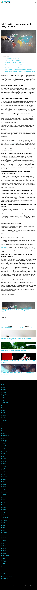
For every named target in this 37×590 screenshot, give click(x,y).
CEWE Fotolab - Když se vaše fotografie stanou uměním (15, 350)
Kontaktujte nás (11, 294)
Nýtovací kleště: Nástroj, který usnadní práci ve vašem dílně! (16, 328)
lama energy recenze (12, 143)
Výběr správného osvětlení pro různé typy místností (15, 64)
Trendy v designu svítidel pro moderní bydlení (14, 60)
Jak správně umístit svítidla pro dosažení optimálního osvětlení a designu (20, 71)
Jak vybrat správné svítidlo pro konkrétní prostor (15, 62)
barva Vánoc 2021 (20, 215)
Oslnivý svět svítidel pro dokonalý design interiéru (16, 310)
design (3, 311)
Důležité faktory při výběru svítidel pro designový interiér (16, 67)
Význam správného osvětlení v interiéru (13, 58)
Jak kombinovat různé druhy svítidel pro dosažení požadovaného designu (20, 65)
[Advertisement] (18, 12)
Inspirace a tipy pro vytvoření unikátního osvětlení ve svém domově (19, 69)
